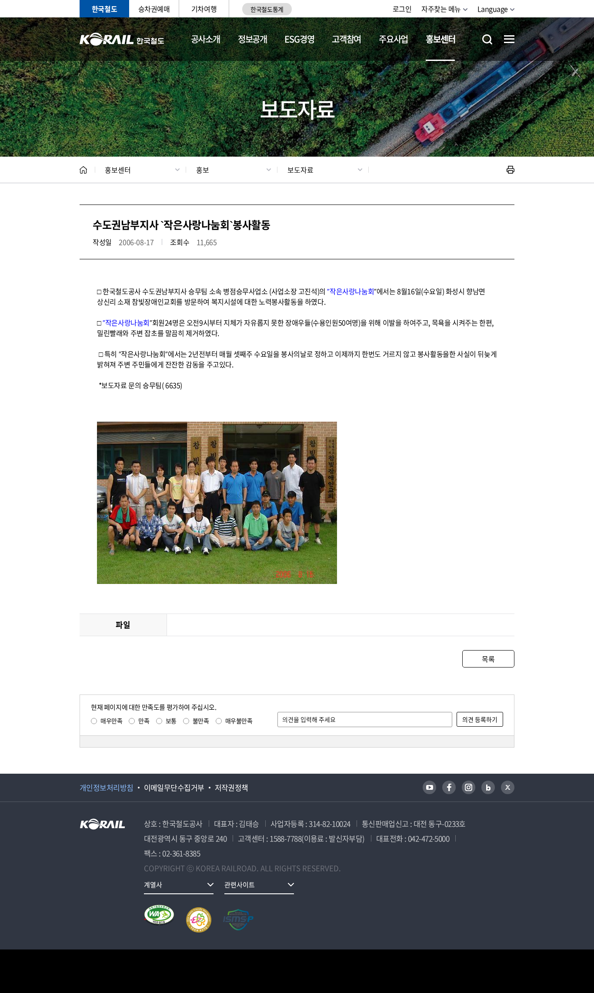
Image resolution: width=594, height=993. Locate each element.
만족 (143, 720)
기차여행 (204, 8)
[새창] (429, 787)
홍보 (202, 169)
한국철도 (104, 8)
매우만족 (111, 720)
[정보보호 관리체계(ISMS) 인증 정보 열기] (238, 920)
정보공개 (252, 39)
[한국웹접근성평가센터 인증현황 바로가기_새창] (159, 920)
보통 (171, 720)
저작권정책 (231, 787)
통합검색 (487, 39)
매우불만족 (239, 720)
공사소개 (205, 39)
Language (492, 8)
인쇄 (510, 170)
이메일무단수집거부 (174, 787)
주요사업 (393, 39)
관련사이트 (239, 884)
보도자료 (300, 169)
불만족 (201, 720)
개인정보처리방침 (106, 787)
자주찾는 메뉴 (441, 8)
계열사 (153, 884)
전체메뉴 (509, 39)
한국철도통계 (266, 9)
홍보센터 (440, 39)
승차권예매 (154, 8)
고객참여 (346, 39)
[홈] (83, 170)
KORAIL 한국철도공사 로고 (122, 39)
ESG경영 (299, 39)
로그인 (402, 8)
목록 (488, 659)
